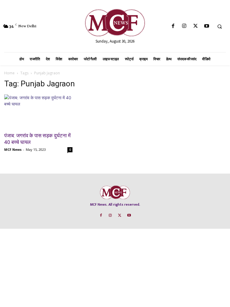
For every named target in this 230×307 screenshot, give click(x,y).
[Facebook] (173, 26)
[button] (219, 26)
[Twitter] (195, 26)
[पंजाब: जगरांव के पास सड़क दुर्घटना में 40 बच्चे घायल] (38, 111)
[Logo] (115, 22)
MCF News (13, 149)
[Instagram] (184, 26)
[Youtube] (206, 26)
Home (9, 73)
